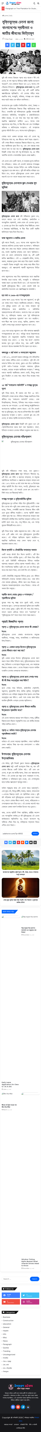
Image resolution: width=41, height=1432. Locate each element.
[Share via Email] (31, 842)
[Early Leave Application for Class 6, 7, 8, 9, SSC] (11, 998)
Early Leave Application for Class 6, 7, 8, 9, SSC (10, 1084)
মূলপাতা (6, 16)
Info (10, 16)
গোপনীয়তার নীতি (20, 1428)
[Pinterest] (18, 842)
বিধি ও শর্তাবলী (33, 1424)
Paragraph (7, 1344)
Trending (6, 1351)
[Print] (35, 842)
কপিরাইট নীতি (24, 1424)
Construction (8, 1320)
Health (5, 1331)
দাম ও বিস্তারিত (7, 1368)
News (5, 1341)
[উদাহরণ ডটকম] (14, 3)
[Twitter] (10, 842)
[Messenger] (26, 842)
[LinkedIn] (14, 842)
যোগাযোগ (16, 1424)
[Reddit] (22, 842)
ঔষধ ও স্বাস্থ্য (7, 1361)
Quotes (6, 1348)
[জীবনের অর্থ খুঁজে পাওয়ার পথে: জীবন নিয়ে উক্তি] (11, 1098)
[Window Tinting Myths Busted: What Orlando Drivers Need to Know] (30, 1175)
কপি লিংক (35, 833)
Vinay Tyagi (8, 39)
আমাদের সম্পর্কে (8, 1424)
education (7, 1324)
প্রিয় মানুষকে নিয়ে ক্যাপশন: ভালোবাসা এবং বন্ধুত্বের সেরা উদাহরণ (28, 930)
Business (6, 1317)
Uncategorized (9, 1355)
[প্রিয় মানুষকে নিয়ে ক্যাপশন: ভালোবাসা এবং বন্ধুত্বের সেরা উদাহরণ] (30, 921)
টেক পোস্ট (6, 1365)
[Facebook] (6, 842)
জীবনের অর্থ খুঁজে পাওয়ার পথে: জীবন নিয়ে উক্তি (9, 1106)
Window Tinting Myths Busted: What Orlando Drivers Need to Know (30, 1262)
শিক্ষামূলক (5, 1372)
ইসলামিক (5, 1358)
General (6, 1327)
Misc (5, 1338)
